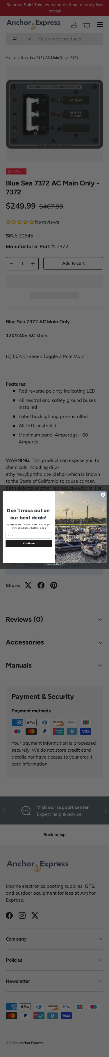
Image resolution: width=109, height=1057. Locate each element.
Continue (28, 543)
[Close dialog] (103, 494)
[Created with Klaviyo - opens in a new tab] (54, 564)
